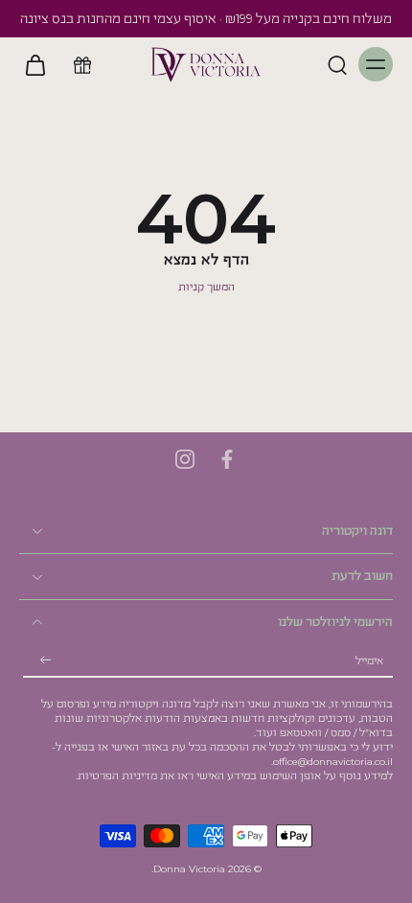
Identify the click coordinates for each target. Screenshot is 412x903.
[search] (337, 64)
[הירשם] (46, 661)
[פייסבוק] (227, 459)
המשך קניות (206, 287)
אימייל (369, 661)
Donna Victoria (189, 869)
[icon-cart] (40, 64)
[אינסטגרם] (185, 459)
